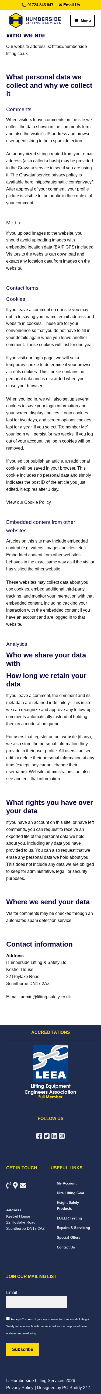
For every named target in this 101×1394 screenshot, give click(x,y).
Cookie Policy (37, 502)
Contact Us (66, 1247)
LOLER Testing (69, 1218)
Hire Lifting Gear (70, 1193)
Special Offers (68, 1237)
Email (11, 1292)
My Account (66, 1183)
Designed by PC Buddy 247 (63, 1387)
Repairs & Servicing (73, 1228)
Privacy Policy (19, 1387)
